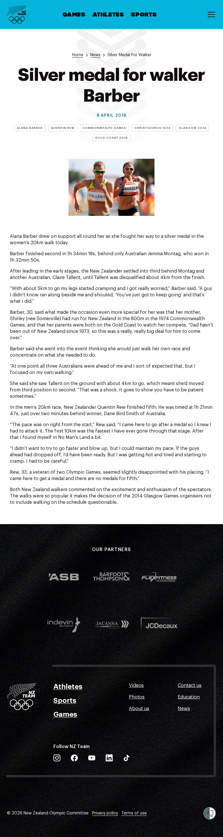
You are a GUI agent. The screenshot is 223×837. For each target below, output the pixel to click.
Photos (137, 697)
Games (74, 15)
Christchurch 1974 (152, 128)
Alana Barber (30, 128)
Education (189, 697)
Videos (136, 685)
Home (77, 55)
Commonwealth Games (104, 128)
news (95, 55)
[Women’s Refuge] (209, 813)
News (184, 708)
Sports (144, 15)
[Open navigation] (211, 14)
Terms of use (134, 813)
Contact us (190, 685)
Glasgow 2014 (192, 128)
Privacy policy (105, 813)
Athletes (108, 15)
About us (139, 708)
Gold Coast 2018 (111, 137)
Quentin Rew (63, 128)
